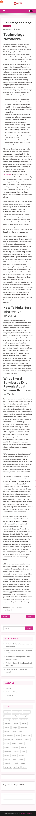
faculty (24, 724)
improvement (8, 735)
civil (13, 607)
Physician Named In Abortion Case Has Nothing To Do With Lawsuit (31, 617)
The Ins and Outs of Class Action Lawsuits (16, 670)
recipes (14, 755)
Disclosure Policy (11, 692)
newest (16, 751)
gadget (15, 728)
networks (7, 751)
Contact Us (9, 696)
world (24, 767)
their (16, 763)
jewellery (19, 739)
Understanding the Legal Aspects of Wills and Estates (18, 658)
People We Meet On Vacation (7, 617)
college (19, 607)
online (24, 751)
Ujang (18, 29)
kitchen (6, 743)
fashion (7, 728)
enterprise (7, 724)
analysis (7, 712)
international (8, 739)
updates (17, 767)
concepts (24, 716)
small (14, 759)
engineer (7, 610)
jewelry (27, 739)
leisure (21, 743)
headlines (23, 728)
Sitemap (8, 688)
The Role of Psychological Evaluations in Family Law (19, 664)
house (14, 731)
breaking (27, 712)
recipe (6, 755)
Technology (7, 174)
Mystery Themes (26, 813)
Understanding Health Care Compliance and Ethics (19, 651)
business (7, 716)
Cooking (7, 26)
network (23, 747)
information (26, 735)
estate (16, 724)
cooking (7, 720)
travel (23, 763)
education (23, 720)
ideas (20, 731)
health (6, 731)
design (15, 720)
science (7, 759)
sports (21, 759)
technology (8, 763)
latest (14, 743)
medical (15, 747)
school (21, 755)
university (7, 767)
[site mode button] (31, 11)
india (18, 735)
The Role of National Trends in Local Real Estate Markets (19, 645)
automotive (17, 712)
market (6, 747)
